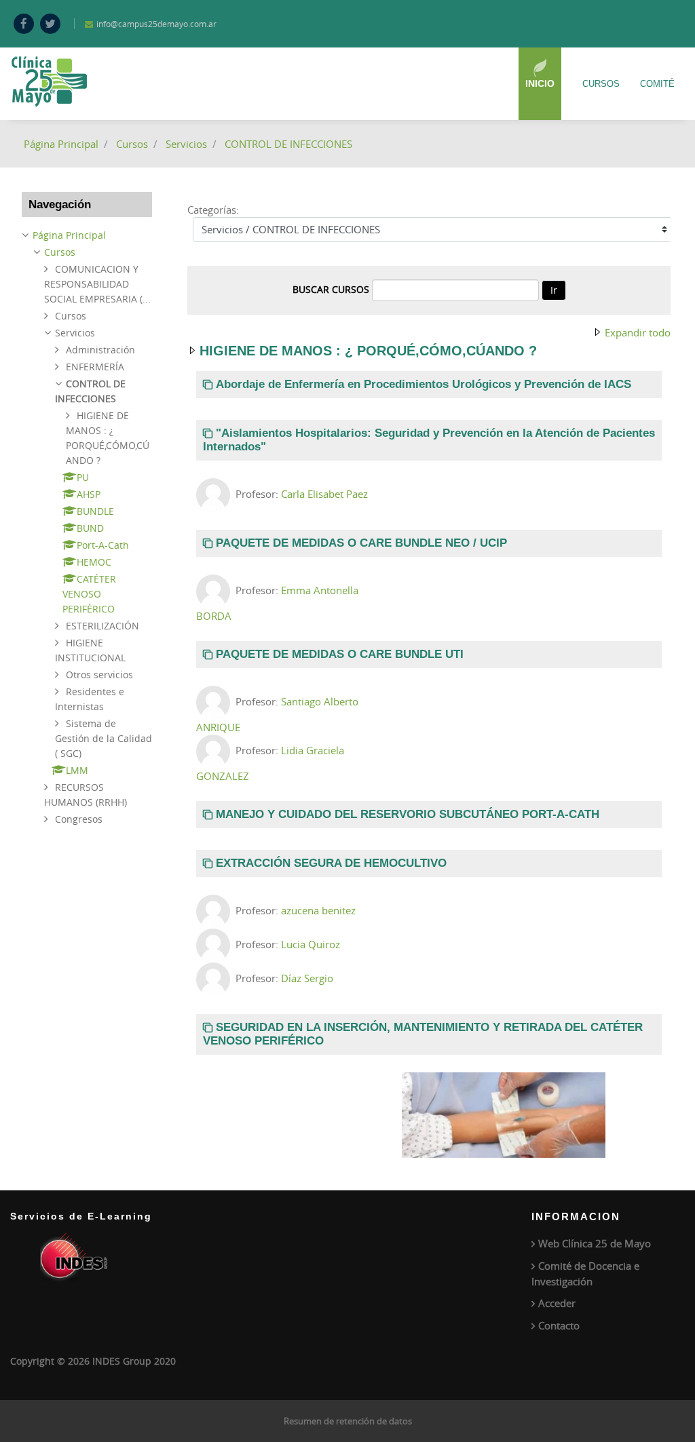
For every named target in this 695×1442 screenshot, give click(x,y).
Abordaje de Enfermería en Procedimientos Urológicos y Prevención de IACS (423, 384)
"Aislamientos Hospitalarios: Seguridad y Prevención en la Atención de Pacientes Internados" (429, 440)
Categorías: (213, 209)
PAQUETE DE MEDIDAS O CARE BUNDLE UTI (340, 654)
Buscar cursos (331, 289)
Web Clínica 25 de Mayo (594, 1243)
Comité (657, 84)
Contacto (559, 1325)
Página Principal (61, 144)
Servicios (186, 144)
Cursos (601, 84)
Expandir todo (638, 332)
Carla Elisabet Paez (324, 494)
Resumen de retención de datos (348, 1421)
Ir (553, 290)
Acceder (557, 1303)
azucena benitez (318, 910)
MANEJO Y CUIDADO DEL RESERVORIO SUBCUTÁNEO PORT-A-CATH (407, 814)
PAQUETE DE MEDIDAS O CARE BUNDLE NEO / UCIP (361, 543)
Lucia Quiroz (310, 944)
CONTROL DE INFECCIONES (288, 144)
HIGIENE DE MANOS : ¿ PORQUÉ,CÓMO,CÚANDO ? (368, 350)
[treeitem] (87, 235)
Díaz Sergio (307, 978)
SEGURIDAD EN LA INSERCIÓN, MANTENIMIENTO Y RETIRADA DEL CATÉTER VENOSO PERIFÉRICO (423, 1034)
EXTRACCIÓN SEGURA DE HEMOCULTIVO (331, 863)
